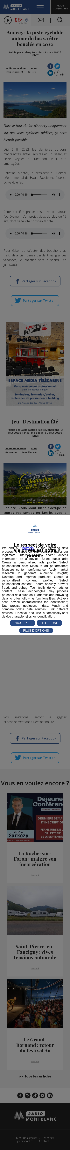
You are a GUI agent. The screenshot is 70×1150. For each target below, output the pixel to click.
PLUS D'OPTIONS (36, 630)
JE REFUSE (49, 622)
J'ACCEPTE (22, 622)
